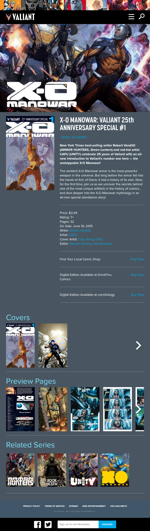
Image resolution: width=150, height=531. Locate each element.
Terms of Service (55, 506)
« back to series (73, 137)
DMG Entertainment (94, 506)
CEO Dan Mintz (118, 506)
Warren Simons (80, 244)
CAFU (73, 235)
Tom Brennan (102, 244)
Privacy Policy (31, 506)
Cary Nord (85, 239)
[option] (20, 345)
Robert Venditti (80, 230)
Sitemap (73, 506)
